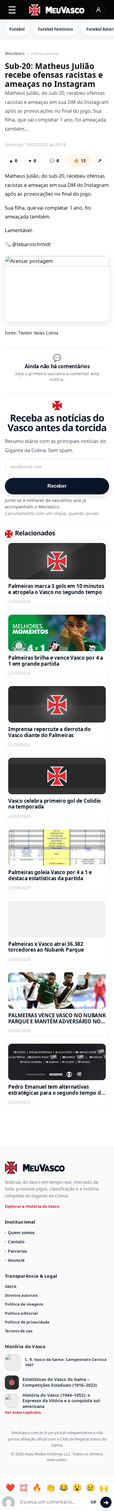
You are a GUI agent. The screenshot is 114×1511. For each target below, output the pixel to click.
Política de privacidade (27, 1322)
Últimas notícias (44, 53)
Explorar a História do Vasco (32, 1206)
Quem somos (21, 1232)
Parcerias (17, 1251)
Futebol (17, 29)
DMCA (10, 1286)
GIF (94, 1502)
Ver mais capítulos (23, 1412)
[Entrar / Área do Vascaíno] (98, 9)
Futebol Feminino (55, 29)
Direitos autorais (21, 1295)
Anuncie (16, 1260)
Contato (16, 1242)
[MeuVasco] (57, 9)
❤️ (10, 1487)
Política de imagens (24, 1304)
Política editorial (21, 1313)
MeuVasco (15, 53)
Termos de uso (19, 1331)
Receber (57, 486)
